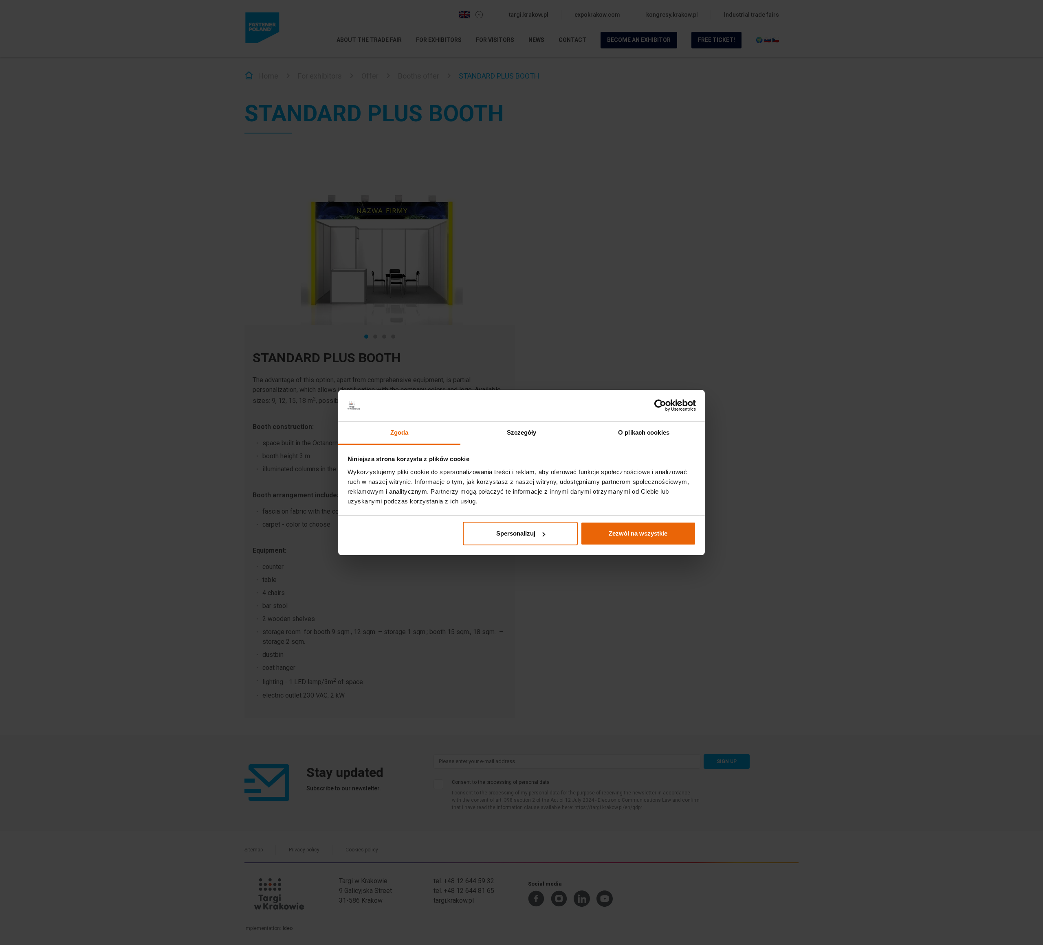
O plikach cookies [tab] (643, 432)
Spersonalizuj (515, 533)
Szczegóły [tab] (522, 432)
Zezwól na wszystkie (638, 533)
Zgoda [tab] (399, 432)
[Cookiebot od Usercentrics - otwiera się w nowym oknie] (660, 406)
